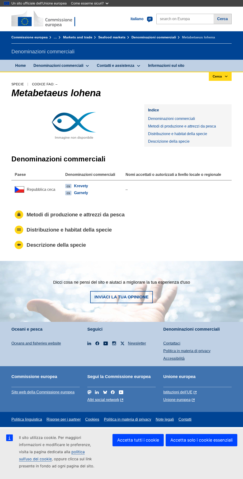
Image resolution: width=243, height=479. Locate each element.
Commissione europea (29, 37)
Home (20, 66)
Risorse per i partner (64, 419)
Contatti (185, 419)
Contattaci (171, 343)
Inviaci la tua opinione (121, 297)
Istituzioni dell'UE (177, 392)
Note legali (165, 419)
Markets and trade (77, 37)
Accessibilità (174, 358)
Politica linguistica (26, 419)
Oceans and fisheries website (36, 343)
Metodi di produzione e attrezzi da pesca (182, 126)
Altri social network (103, 400)
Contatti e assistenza (115, 66)
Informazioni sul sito (166, 66)
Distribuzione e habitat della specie (177, 134)
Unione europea (177, 400)
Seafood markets (112, 37)
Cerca (222, 19)
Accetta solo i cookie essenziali (201, 440)
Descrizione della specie (169, 141)
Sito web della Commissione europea (43, 392)
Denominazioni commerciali (153, 37)
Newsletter (137, 343)
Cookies (92, 419)
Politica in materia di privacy (186, 351)
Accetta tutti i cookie (138, 440)
